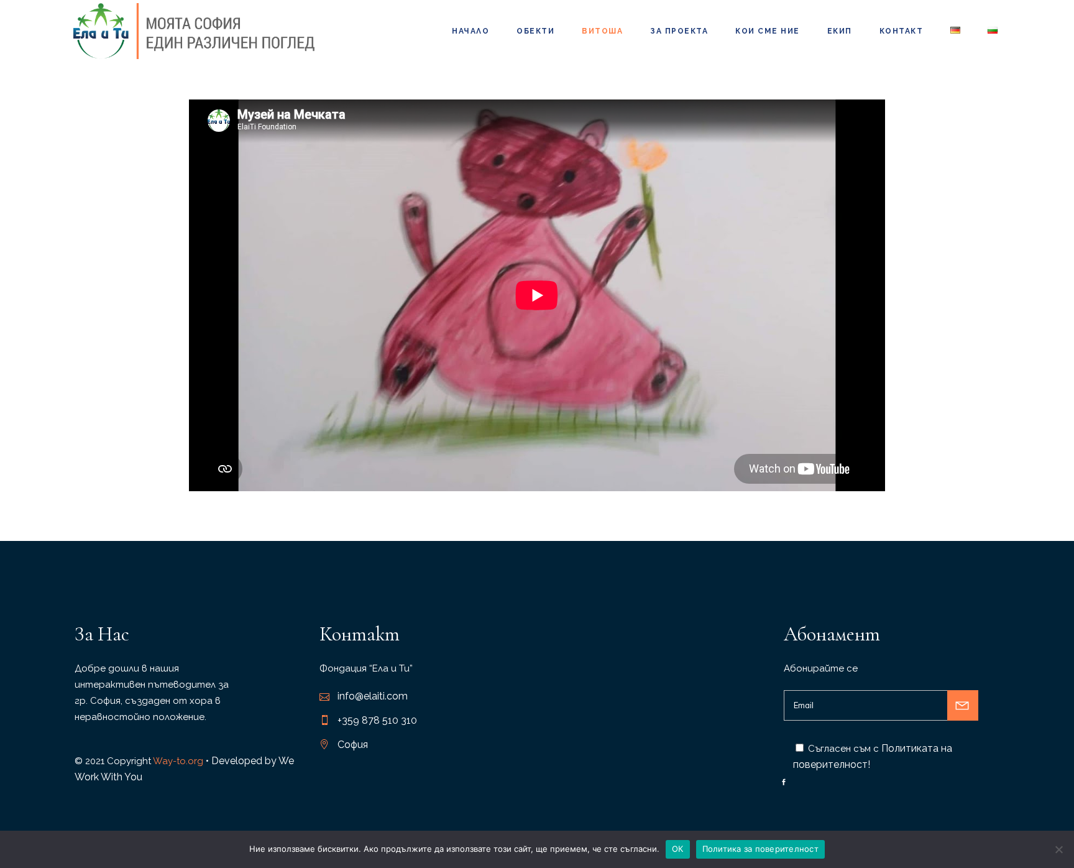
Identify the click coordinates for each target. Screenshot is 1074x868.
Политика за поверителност (760, 849)
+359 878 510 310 (377, 720)
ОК (678, 849)
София (352, 744)
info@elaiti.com (372, 696)
